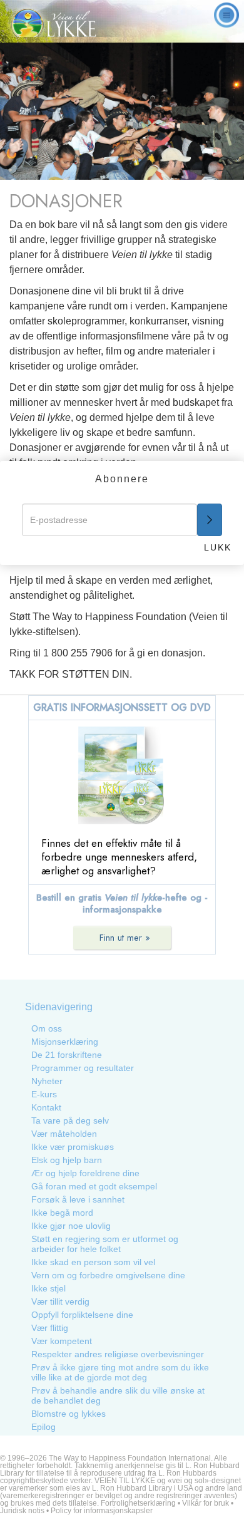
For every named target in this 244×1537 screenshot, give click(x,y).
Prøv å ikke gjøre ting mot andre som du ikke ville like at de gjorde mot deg (120, 1372)
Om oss (46, 1028)
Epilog (43, 1427)
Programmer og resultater (82, 1068)
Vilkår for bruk (205, 1503)
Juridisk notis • (25, 1510)
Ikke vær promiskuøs (72, 1147)
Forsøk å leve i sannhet (78, 1199)
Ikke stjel (48, 1288)
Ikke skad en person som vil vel (93, 1262)
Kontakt (46, 1107)
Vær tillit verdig (60, 1301)
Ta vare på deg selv (70, 1120)
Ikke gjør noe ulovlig (71, 1226)
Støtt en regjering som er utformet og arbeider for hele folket (104, 1244)
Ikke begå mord (62, 1213)
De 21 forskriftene (66, 1055)
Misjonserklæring (64, 1042)
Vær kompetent (61, 1341)
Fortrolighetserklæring (138, 1503)
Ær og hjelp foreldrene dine (85, 1173)
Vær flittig (49, 1328)
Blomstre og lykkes (68, 1414)
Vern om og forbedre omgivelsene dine (108, 1275)
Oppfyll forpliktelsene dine (82, 1315)
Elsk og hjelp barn (66, 1160)
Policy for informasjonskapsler (102, 1510)
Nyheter (47, 1081)
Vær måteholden (64, 1134)
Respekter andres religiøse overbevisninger (117, 1354)
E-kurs (44, 1094)
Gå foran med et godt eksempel (94, 1186)
